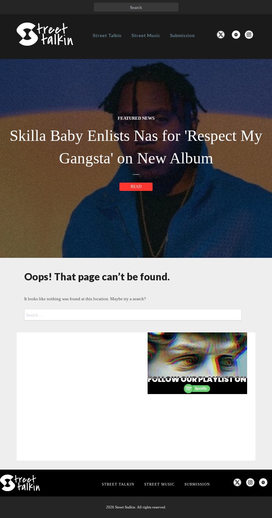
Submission (182, 35)
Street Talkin (107, 35)
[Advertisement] (136, 453)
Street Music (145, 35)
